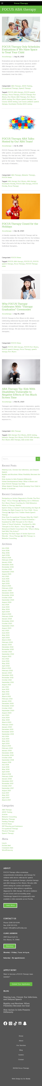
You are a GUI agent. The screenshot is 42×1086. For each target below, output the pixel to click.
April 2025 (6, 583)
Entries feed (6, 845)
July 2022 (5, 659)
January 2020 (7, 727)
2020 (22, 231)
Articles (4, 814)
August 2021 (6, 684)
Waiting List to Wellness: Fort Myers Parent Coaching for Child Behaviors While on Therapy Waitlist (20, 503)
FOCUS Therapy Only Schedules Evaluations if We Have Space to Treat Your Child (21, 50)
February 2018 (7, 776)
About (21, 1040)
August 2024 (6, 602)
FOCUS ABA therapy (15, 92)
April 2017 (5, 797)
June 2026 (5, 550)
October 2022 (7, 651)
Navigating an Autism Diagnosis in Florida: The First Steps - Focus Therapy (21, 499)
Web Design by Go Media (21, 1078)
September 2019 (8, 734)
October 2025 (7, 569)
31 (17, 146)
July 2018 (5, 764)
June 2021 (5, 689)
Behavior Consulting (9, 817)
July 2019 (5, 736)
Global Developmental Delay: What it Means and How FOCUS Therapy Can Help (19, 482)
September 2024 (8, 600)
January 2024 (7, 619)
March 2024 (6, 614)
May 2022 (5, 663)
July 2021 (5, 687)
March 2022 (6, 668)
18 (18, 231)
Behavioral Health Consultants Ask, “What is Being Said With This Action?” (20, 530)
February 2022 (7, 670)
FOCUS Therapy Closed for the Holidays (20, 225)
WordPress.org (7, 850)
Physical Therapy (8, 831)
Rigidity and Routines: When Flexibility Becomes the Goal (21, 475)
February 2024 (7, 616)
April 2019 (5, 743)
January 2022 (7, 673)
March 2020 (6, 722)
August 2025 (6, 574)
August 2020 (6, 713)
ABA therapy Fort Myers (17, 181)
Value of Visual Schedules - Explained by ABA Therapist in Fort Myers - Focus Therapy (18, 525)
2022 (22, 56)
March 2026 (6, 557)
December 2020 (8, 703)
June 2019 (5, 739)
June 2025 (5, 579)
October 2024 (7, 597)
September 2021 (8, 682)
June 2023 (5, 633)
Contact (21, 1059)
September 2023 (8, 626)
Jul (15, 146)
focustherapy (7, 56)
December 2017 (7, 781)
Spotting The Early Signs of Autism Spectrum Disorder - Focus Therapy (18, 534)
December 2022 (7, 647)
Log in (4, 843)
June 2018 (5, 767)
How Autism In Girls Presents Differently (17, 479)
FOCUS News (7, 177)
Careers (21, 1055)
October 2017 (7, 786)
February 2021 (7, 699)
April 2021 (5, 694)
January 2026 (7, 562)
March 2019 (6, 746)
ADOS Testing (27, 86)
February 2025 (7, 588)
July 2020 (5, 715)
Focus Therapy (21, 3)
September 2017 (8, 788)
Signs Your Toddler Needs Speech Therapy (18, 513)
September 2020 (8, 710)
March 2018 (6, 774)
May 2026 (5, 553)
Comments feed (7, 848)
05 (18, 314)
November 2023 (8, 621)
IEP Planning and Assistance (12, 826)
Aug (15, 56)
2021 (21, 146)
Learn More (10, 905)
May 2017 (5, 795)
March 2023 (6, 640)
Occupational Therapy (10, 88)
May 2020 (6, 720)
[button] (21, 984)
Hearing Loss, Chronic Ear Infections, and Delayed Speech (20, 470)
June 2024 (5, 607)
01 (18, 56)
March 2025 (6, 586)
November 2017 (7, 783)
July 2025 (5, 576)
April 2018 (6, 771)
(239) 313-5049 (14, 922)
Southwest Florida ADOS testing (20, 104)
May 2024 (6, 609)
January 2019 (7, 750)
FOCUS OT (28, 261)
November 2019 (7, 731)
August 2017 (6, 790)
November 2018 (8, 755)
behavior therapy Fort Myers (12, 437)
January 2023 (7, 644)
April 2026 (6, 555)
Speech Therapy (25, 88)
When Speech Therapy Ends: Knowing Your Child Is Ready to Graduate (21, 487)
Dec (15, 231)
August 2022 (6, 656)
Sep (15, 314)
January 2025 (7, 590)
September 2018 (8, 760)
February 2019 (7, 748)
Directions (9, 946)
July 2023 (5, 630)
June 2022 (5, 661)
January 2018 (7, 779)
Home (21, 1036)
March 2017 (6, 800)
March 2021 (6, 696)
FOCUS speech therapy (10, 349)
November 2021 (7, 677)
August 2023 (6, 628)
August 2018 (6, 762)
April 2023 (6, 637)
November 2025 (8, 567)
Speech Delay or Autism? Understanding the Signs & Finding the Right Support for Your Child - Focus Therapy (21, 510)
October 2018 (7, 757)
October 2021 (7, 680)
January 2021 (7, 701)
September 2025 (8, 571)
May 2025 (5, 581)
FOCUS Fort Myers (31, 347)
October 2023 (7, 623)
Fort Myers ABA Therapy (17, 97)
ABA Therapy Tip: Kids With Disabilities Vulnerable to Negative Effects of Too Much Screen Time (19, 393)
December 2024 (7, 593)
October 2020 (7, 708)
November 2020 (8, 706)
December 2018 (7, 753)
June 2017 (5, 793)
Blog (21, 1050)
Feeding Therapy (8, 821)
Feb (15, 402)
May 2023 (5, 635)
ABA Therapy (16, 86)
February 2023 (7, 642)
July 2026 (5, 548)
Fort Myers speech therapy (23, 99)
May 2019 (5, 741)
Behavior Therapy (28, 175)
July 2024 (5, 604)
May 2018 (5, 769)
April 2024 (6, 611)
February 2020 (7, 724)
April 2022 (6, 666)
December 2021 (7, 675)
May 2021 (5, 691)
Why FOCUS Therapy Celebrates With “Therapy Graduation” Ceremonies (17, 307)
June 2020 (6, 717)
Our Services (21, 1045)
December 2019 (7, 729)
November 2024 (8, 595)
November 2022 (8, 649)
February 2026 (7, 560)
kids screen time (27, 439)
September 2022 (8, 654)
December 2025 (7, 564)
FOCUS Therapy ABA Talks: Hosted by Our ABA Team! (18, 140)
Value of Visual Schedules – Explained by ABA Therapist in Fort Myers (19, 520)
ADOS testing (32, 435)
